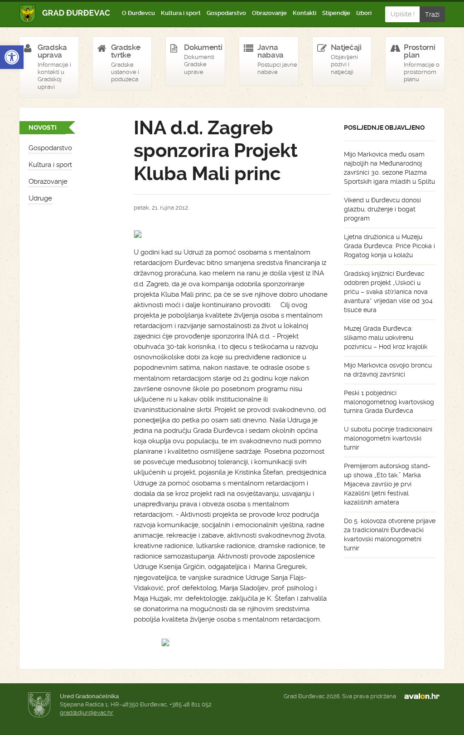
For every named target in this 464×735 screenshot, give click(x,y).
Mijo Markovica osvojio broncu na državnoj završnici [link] (388, 370)
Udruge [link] (40, 198)
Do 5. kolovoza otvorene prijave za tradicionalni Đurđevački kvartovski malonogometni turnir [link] (389, 534)
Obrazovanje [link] (269, 13)
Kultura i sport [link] (181, 13)
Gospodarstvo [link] (226, 13)
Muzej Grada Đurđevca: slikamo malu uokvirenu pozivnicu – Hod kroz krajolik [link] (385, 337)
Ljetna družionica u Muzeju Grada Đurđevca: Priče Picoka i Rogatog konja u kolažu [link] (389, 246)
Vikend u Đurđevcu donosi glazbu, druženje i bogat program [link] (382, 209)
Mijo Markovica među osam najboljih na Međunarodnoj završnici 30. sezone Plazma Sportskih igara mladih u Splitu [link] (389, 168)
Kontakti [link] (304, 13)
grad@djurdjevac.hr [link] (86, 712)
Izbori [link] (364, 13)
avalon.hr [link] (424, 696)
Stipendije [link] (336, 13)
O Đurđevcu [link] (138, 13)
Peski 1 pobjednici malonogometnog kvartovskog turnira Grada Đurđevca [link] (389, 402)
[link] (12, 57)
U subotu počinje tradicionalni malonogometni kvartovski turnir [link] (388, 438)
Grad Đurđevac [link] (65, 14)
